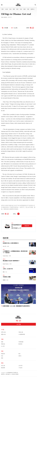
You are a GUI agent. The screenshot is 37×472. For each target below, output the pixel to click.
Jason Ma (4, 246)
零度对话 (3, 344)
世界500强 (3, 332)
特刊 (4, 271)
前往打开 (27, 225)
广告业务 (20, 367)
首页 (3, 9)
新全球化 (20, 344)
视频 (2, 358)
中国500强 (20, 332)
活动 (10, 9)
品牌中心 (32, 9)
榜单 (14, 9)
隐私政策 (3, 367)
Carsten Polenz (5, 255)
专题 (28, 9)
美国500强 (3, 334)
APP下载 (18, 324)
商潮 (24, 9)
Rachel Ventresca (6, 263)
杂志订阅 (3, 365)
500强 (6, 9)
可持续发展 (20, 341)
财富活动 (3, 353)
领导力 (4, 259)
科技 (21, 9)
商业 (17, 9)
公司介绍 (20, 365)
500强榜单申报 (21, 334)
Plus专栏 (3, 346)
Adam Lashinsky (4, 17)
